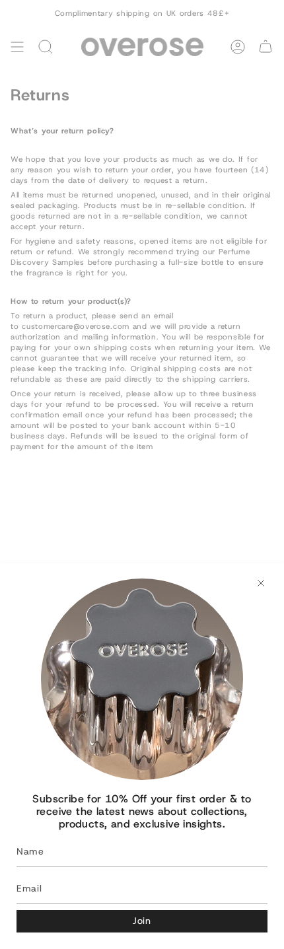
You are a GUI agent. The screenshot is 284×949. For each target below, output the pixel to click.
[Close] (261, 583)
